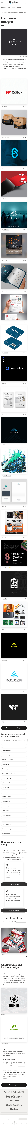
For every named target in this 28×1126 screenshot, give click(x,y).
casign (4, 383)
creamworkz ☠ (5, 1043)
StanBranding (6, 137)
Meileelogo (5, 414)
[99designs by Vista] (13, 2)
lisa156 (4, 506)
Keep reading (6, 1055)
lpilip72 (3, 954)
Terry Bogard (24, 56)
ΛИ (3, 721)
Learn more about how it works (15, 957)
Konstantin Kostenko (7, 475)
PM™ (4, 445)
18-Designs (5, 352)
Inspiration (7, 7)
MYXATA (5, 598)
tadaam (4, 321)
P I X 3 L (5, 260)
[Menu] (2, 2)
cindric (4, 168)
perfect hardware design (20, 70)
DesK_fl (4, 537)
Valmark (4, 691)
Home (2, 7)
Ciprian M (5, 660)
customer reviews (21, 921)
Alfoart (4, 629)
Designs (13, 7)
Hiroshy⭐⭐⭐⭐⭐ (7, 568)
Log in (25, 2)
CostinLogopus (6, 229)
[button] (26, 1116)
